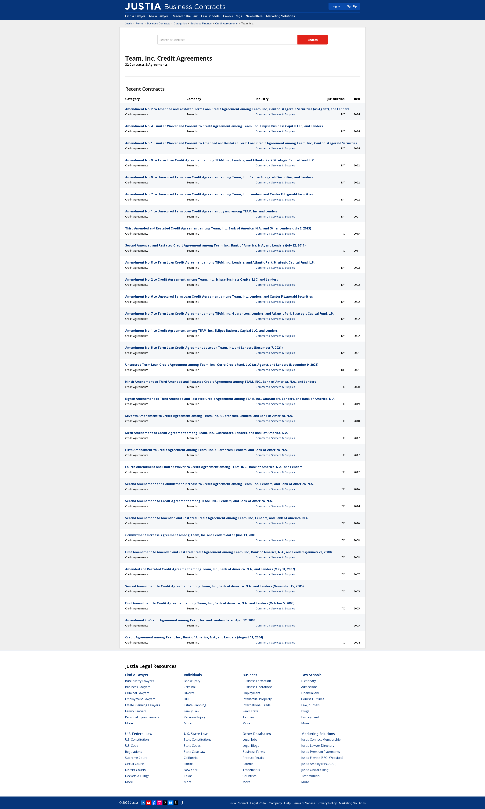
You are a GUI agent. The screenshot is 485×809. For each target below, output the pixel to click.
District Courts (135, 770)
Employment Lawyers (140, 699)
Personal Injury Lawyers (142, 717)
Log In (336, 6)
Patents (247, 764)
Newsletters (254, 16)
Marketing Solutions (280, 16)
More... (130, 723)
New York (191, 770)
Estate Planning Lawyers (142, 705)
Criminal (190, 687)
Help (287, 803)
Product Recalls (253, 758)
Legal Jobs (249, 739)
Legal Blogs (250, 745)
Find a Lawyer (135, 16)
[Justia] (143, 6)
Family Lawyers (135, 711)
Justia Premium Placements (320, 752)
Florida (188, 764)
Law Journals (310, 705)
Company (275, 803)
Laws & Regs (232, 16)
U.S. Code (131, 745)
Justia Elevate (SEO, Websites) (322, 758)
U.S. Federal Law (138, 733)
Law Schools (210, 16)
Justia (128, 23)
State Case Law (194, 752)
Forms (139, 23)
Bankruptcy (192, 681)
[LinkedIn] (143, 802)
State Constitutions (197, 739)
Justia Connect (238, 803)
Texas (188, 776)
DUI (186, 699)
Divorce (189, 693)
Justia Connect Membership (321, 739)
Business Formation (256, 681)
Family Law (191, 711)
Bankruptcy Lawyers (139, 681)
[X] (176, 802)
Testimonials (310, 776)
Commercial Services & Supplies (275, 114)
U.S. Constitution (137, 739)
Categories (180, 23)
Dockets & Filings (137, 776)
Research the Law (184, 16)
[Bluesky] (170, 802)
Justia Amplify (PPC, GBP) (318, 764)
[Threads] (165, 802)
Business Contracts (158, 23)
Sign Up (352, 6)
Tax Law (248, 717)
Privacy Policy (327, 803)
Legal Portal (258, 803)
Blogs (305, 711)
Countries (249, 776)
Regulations (133, 752)
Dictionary (308, 681)
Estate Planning (195, 705)
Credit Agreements (226, 23)
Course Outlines (312, 699)
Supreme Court (136, 758)
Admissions (309, 687)
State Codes (192, 745)
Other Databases (256, 733)
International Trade (256, 705)
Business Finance (201, 23)
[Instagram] (159, 802)
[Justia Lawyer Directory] (181, 802)
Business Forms (253, 752)
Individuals (193, 674)
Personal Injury (195, 717)
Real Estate (250, 711)
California (191, 758)
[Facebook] (154, 802)
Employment (251, 693)
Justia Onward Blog (315, 770)
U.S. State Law (196, 733)
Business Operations (257, 687)
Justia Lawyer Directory (317, 745)
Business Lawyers (137, 687)
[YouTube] (148, 802)
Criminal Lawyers (137, 693)
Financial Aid (310, 693)
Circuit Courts (135, 764)
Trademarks (251, 770)
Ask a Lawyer (159, 16)
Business (249, 674)
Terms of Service (304, 803)
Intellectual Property (257, 699)
